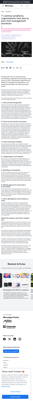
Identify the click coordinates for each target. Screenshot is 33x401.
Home (2, 11)
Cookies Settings (15, 392)
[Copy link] (20, 68)
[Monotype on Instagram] (20, 339)
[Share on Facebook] (7, 68)
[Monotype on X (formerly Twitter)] (9, 339)
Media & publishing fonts (8, 38)
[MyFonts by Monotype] (9, 322)
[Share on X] (14, 68)
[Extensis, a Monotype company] (9, 327)
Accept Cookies (15, 397)
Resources (8, 11)
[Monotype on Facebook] (4, 339)
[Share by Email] (17, 67)
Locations (5, 365)
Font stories (9, 62)
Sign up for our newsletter (11, 351)
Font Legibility (5, 35)
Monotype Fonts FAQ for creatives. (16, 290)
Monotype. (9, 6)
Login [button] (26, 6)
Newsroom (5, 360)
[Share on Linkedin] (10, 68)
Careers (5, 367)
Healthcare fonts (16, 35)
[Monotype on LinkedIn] (14, 339)
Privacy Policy (6, 386)
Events (5, 362)
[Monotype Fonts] (9, 318)
